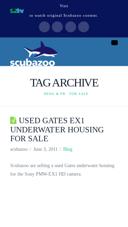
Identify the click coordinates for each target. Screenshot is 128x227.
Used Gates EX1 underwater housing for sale (57, 129)
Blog (67, 149)
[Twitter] (57, 26)
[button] (114, 42)
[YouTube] (70, 26)
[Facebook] (44, 26)
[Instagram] (83, 26)
